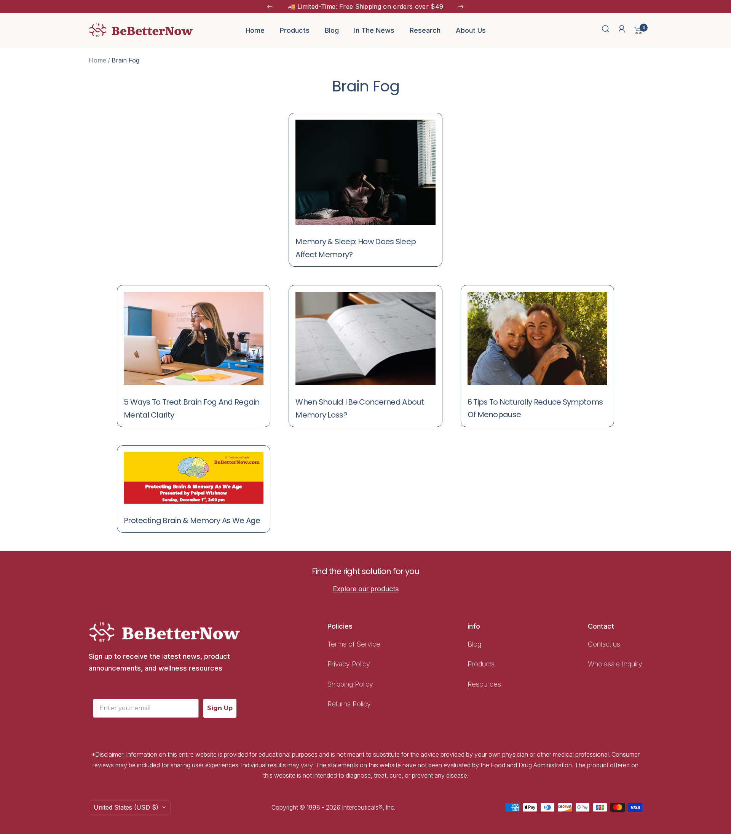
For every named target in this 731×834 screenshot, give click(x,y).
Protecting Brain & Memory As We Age (192, 520)
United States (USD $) (126, 807)
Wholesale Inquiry (615, 664)
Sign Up (220, 708)
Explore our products (366, 589)
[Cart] (638, 30)
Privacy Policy (348, 664)
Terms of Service (353, 644)
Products (295, 30)
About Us (471, 30)
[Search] (606, 30)
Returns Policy (349, 704)
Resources (484, 684)
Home (255, 30)
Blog (332, 30)
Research (425, 30)
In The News (374, 30)
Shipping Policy (351, 684)
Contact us (604, 644)
